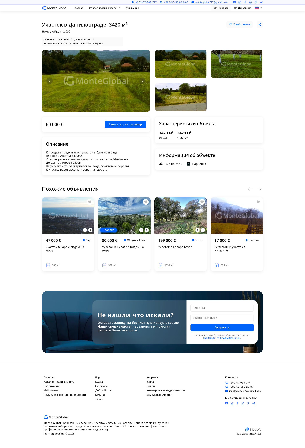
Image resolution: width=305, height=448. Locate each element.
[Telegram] (261, 2)
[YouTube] (234, 2)
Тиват (99, 399)
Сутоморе (101, 386)
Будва (99, 382)
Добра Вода (103, 390)
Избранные (244, 8)
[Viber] (255, 2)
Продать (223, 8)
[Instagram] (239, 2)
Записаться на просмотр (125, 124)
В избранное (242, 24)
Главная (78, 8)
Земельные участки (159, 395)
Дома (150, 382)
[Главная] (54, 8)
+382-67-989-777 (146, 2)
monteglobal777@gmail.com (211, 2)
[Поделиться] (260, 24)
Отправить (222, 327)
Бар (97, 377)
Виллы (151, 386)
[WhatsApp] (250, 2)
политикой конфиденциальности (221, 337)
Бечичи (100, 395)
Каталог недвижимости (102, 8)
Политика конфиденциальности (65, 395)
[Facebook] (245, 2)
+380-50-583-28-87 (176, 2)
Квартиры (153, 377)
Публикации (132, 8)
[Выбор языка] (258, 7)
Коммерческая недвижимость (166, 390)
